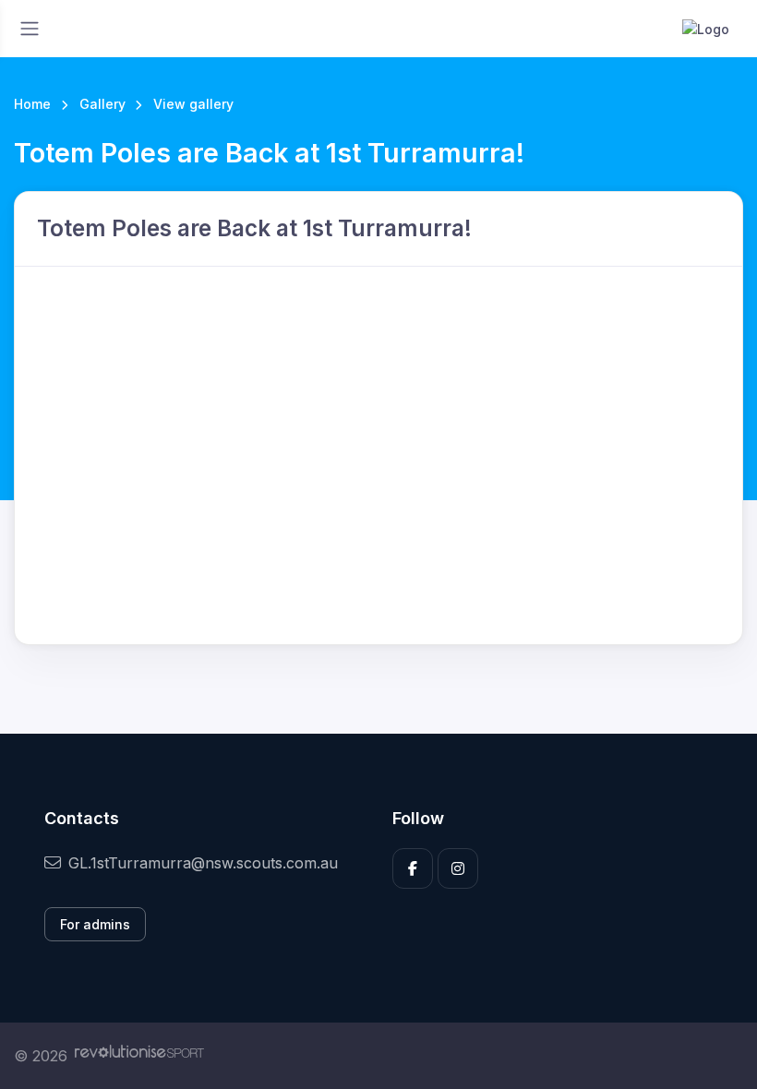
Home (32, 104)
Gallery (102, 104)
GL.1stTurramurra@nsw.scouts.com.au (203, 863)
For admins (95, 924)
